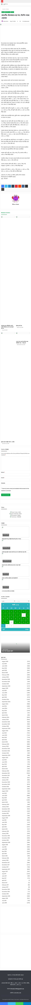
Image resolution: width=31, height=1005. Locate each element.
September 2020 (6, 789)
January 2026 (5, 677)
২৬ (19, 622)
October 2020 (5, 786)
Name (3, 472)
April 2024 (4, 713)
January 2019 (5, 833)
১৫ (3, 618)
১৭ (11, 618)
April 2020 (4, 800)
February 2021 (5, 777)
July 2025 (4, 690)
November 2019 (6, 811)
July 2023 (4, 733)
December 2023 (6, 722)
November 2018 (6, 838)
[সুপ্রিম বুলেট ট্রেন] (23, 270)
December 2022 (6, 748)
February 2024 (5, 717)
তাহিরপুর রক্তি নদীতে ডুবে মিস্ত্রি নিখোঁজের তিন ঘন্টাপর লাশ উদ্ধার (11, 538)
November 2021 (6, 775)
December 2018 (6, 835)
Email (2, 477)
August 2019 (5, 818)
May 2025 (4, 695)
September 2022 (6, 755)
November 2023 (6, 724)
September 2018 (6, 842)
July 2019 (4, 820)
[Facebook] (2, 186)
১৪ (27, 615)
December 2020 (6, 782)
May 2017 (4, 878)
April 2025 (4, 697)
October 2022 (5, 753)
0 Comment (5, 535)
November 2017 (6, 865)
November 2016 (6, 891)
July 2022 (4, 760)
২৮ (27, 622)
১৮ (15, 618)
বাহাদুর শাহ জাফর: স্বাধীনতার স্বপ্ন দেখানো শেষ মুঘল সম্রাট (11, 564)
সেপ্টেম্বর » (27, 629)
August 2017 (5, 871)
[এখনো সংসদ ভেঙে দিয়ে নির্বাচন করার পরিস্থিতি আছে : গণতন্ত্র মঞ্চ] (23, 336)
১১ (15, 615)
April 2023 (4, 739)
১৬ (7, 618)
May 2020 (4, 797)
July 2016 (4, 900)
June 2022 (4, 762)
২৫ (15, 622)
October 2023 (5, 726)
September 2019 (6, 815)
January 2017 (5, 887)
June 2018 (4, 849)
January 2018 (5, 860)
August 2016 (5, 898)
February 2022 (5, 771)
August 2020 (5, 791)
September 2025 (6, 686)
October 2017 (5, 867)
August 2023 (5, 730)
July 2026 (4, 663)
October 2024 (5, 699)
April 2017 (4, 880)
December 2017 (6, 862)
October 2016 (5, 894)
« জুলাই (3, 629)
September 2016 (6, 896)
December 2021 (6, 773)
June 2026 (4, 666)
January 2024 (5, 719)
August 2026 (5, 661)
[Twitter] (6, 186)
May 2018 (4, 851)
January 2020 (5, 806)
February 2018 (5, 858)
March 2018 (4, 856)
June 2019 (4, 822)
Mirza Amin (5, 21)
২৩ (7, 622)
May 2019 (4, 824)
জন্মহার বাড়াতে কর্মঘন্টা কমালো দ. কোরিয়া (7, 441)
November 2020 (6, 784)
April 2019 (4, 827)
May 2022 (4, 764)
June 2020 (4, 795)
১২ (19, 615)
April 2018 (4, 853)
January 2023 (5, 746)
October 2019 (5, 813)
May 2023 (4, 737)
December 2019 (6, 809)
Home (3, 9)
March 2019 (4, 829)
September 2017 (6, 869)
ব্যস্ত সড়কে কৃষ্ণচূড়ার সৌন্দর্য (7, 651)
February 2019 (5, 831)
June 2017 (4, 876)
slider (7, 9)
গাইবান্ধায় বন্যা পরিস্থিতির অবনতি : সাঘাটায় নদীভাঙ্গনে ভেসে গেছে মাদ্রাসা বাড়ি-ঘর (7, 327)
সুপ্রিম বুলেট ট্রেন (19, 325)
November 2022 (6, 751)
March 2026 (5, 672)
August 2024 (5, 704)
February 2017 (5, 885)
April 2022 (4, 766)
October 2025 (5, 684)
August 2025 (5, 688)
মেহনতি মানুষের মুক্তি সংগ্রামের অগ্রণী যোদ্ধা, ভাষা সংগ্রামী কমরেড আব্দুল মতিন (14, 551)
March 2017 (4, 882)
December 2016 (6, 889)
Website (3, 483)
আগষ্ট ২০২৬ (15, 605)
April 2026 (4, 670)
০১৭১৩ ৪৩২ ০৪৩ (17, 992)
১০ (11, 615)
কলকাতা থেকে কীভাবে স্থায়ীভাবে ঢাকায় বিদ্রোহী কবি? (10, 578)
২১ (27, 618)
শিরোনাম (12, 12)
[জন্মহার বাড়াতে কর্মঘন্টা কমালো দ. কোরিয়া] (8, 386)
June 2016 (4, 903)
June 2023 (4, 735)
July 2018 (4, 847)
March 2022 (5, 768)
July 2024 (4, 706)
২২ (3, 622)
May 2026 (4, 668)
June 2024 (4, 708)
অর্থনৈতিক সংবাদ (7, 12)
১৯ (19, 618)
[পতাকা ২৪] (6, 4)
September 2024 (6, 701)
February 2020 (5, 804)
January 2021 (5, 780)
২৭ (23, 622)
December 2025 (6, 679)
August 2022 (5, 757)
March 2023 (5, 742)
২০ (23, 618)
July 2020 (4, 793)
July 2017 (4, 873)
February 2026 (5, 675)
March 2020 (5, 802)
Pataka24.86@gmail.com (17, 988)
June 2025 (4, 692)
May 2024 (4, 710)
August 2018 (5, 844)
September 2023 (6, 728)
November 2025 (6, 681)
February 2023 (5, 744)
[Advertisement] (15, 920)
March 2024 (5, 715)
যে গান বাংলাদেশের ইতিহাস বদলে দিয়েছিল (8, 591)
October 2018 (5, 840)
